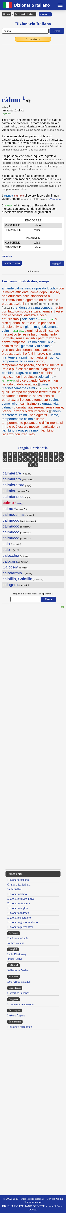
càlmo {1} (45, 14)
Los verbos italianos (18, 981)
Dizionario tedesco (18, 912)
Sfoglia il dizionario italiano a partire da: (33, 593)
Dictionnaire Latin (17, 938)
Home (6, 14)
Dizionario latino (17, 894)
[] (54, 198)
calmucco (11, 520)
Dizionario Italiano (25, 14)
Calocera (10, 567)
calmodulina (13, 514)
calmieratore (13, 485)
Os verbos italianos (18, 992)
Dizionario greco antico (20, 898)
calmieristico (14, 496)
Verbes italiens (15, 943)
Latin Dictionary (16, 954)
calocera (10, 561)
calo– (7, 549)
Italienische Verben (18, 970)
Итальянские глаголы (20, 1004)
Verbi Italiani (14, 889)
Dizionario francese (18, 903)
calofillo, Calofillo (17, 579)
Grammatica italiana (18, 884)
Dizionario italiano (18, 879)
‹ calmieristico (12, 263)
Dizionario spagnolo (19, 917)
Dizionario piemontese (20, 926)
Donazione (33, 39)
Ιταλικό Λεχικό (16, 1015)
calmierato (12, 479)
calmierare (12, 473)
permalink (7, 256)
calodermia (12, 573)
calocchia (11, 555)
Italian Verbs (14, 958)
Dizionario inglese (17, 908)
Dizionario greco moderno (22, 922)
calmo (9, 508)
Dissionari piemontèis (19, 1026)
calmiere (10, 491)
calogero (10, 585)
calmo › (57, 263)
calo (6, 544)
